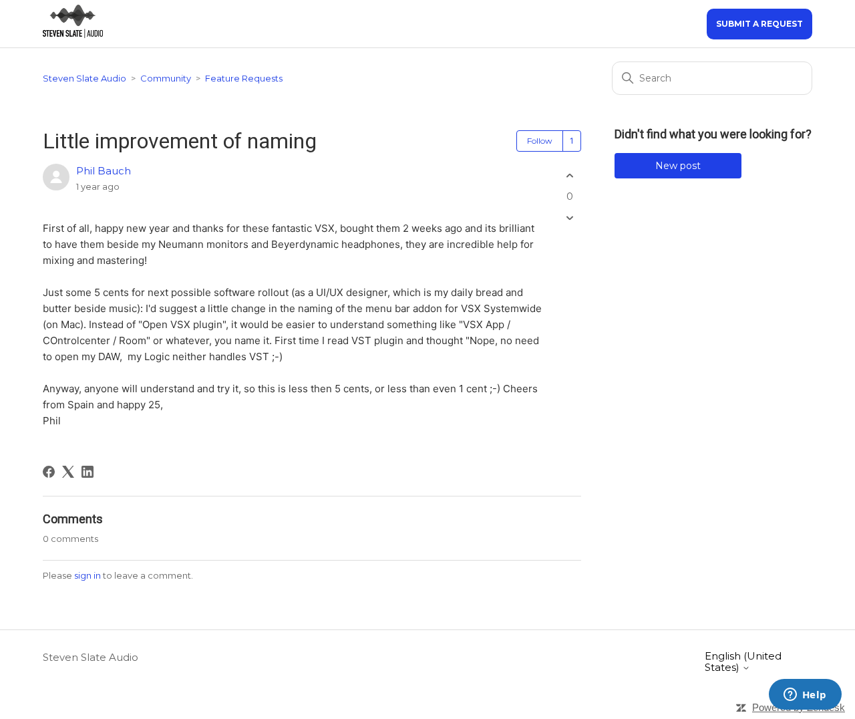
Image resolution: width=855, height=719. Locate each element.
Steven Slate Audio (84, 78)
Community (165, 78)
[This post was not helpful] (569, 218)
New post (678, 166)
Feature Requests (244, 78)
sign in (87, 575)
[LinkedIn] (87, 472)
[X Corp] (68, 472)
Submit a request (759, 24)
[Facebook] (49, 472)
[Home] (73, 34)
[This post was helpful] (569, 175)
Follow (539, 141)
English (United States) (743, 662)
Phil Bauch (103, 170)
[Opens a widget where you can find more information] (805, 695)
